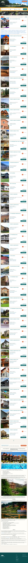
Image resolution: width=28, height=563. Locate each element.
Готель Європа (12, 255)
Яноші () (12, 33)
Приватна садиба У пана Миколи (15, 120)
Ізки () (15, 32)
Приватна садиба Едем (13, 429)
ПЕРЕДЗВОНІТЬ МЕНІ (23, 445)
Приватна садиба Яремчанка (14, 368)
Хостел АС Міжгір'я (13, 46)
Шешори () (9, 30)
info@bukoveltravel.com (24, 556)
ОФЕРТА (17, 557)
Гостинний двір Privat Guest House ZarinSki (17, 141)
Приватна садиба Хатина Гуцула (15, 350)
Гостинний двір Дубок (13, 234)
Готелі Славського (8, 537)
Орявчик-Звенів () (10, 31)
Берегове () (12, 32)
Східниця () (3, 33)
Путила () (15, 33)
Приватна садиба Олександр (14, 109)
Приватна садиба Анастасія (14, 389)
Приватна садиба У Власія (14, 88)
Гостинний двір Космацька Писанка (16, 308)
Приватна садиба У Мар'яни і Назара (16, 35)
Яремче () (2, 30)
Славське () (23, 31)
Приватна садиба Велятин (14, 204)
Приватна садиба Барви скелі (15, 340)
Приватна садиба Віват (14, 194)
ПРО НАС (17, 556)
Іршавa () (18, 33)
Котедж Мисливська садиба (14, 266)
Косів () (6, 32)
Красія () (21, 30)
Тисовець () (22, 32)
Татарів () (9, 33)
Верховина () (19, 31)
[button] (26, 17)
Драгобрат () (3, 32)
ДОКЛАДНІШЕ (23, 26)
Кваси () (9, 32)
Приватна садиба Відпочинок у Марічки (16, 410)
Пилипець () (15, 31)
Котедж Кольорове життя (14, 162)
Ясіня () (24, 30)
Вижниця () (6, 33)
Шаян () (25, 32)
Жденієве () (18, 32)
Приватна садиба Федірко (14, 245)
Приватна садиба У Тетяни (14, 130)
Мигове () (6, 31)
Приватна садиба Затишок (14, 287)
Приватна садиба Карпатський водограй (16, 78)
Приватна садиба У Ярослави (15, 99)
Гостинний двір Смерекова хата (15, 213)
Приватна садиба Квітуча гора (15, 378)
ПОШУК (25, 9)
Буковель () (18, 30)
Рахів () (15, 30)
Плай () (13, 30)
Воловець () (6, 30)
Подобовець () (3, 31)
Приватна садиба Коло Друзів (15, 329)
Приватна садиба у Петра (14, 359)
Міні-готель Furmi (13, 183)
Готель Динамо (12, 67)
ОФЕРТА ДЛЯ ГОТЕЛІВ (17, 559)
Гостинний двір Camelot (14, 276)
